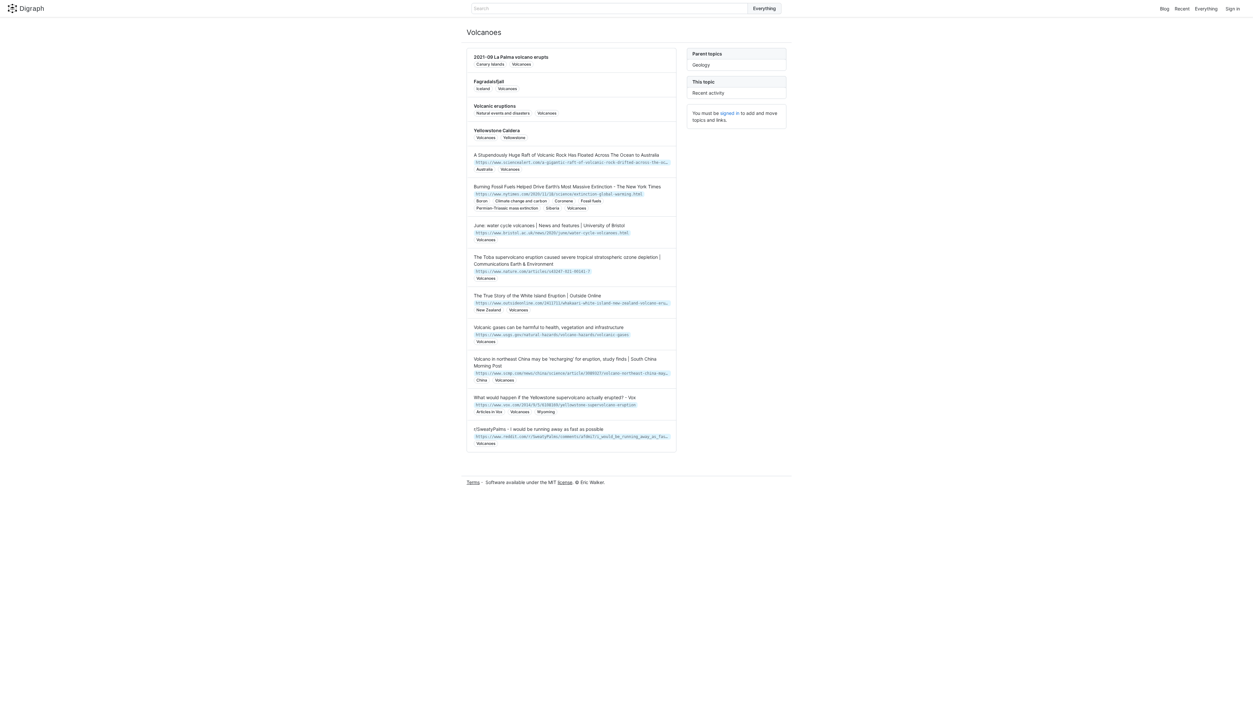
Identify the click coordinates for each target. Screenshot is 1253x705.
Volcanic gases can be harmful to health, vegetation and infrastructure (549, 327)
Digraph (32, 8)
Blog (1164, 8)
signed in (729, 113)
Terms (473, 482)
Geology (701, 65)
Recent (1182, 8)
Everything (1206, 8)
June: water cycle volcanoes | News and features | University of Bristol (549, 225)
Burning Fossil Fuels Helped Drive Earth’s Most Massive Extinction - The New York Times (567, 186)
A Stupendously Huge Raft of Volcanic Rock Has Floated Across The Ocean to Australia (566, 155)
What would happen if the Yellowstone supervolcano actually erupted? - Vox (555, 397)
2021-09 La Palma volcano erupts (511, 57)
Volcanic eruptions (495, 106)
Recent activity (708, 93)
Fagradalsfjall (489, 81)
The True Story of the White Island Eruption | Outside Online (537, 295)
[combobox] (610, 8)
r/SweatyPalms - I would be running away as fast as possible (538, 429)
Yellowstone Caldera (497, 130)
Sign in (1233, 8)
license (565, 482)
